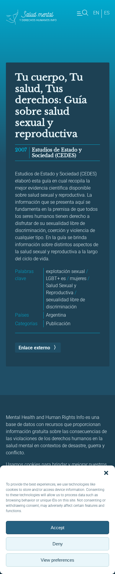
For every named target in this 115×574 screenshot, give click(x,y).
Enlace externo (34, 348)
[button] (106, 473)
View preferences (57, 560)
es (106, 13)
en (96, 13)
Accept (57, 527)
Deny (57, 543)
